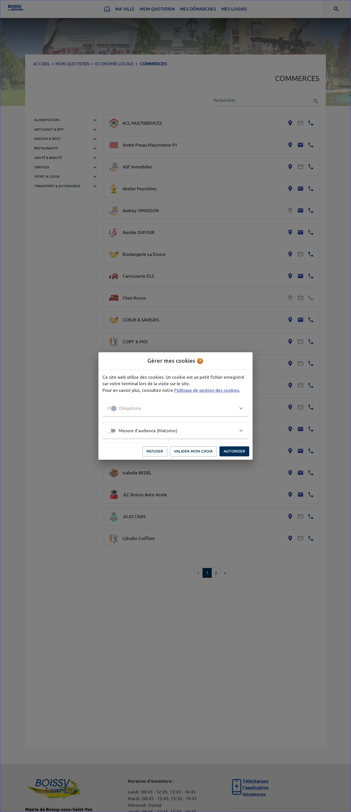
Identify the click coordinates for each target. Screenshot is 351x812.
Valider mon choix (193, 451)
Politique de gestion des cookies (206, 390)
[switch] (109, 431)
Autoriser (234, 451)
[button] (175, 408)
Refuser (154, 451)
